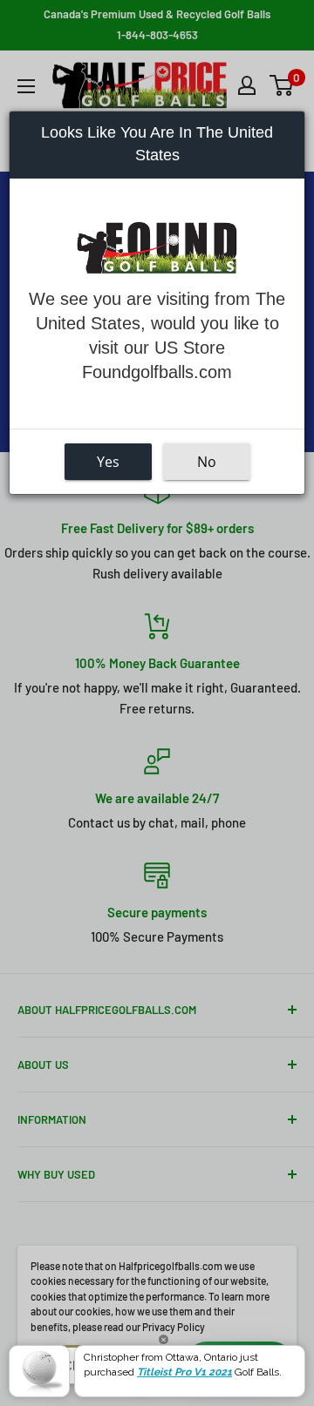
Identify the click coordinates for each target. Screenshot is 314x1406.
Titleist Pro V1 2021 (184, 1372)
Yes (108, 461)
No (206, 461)
